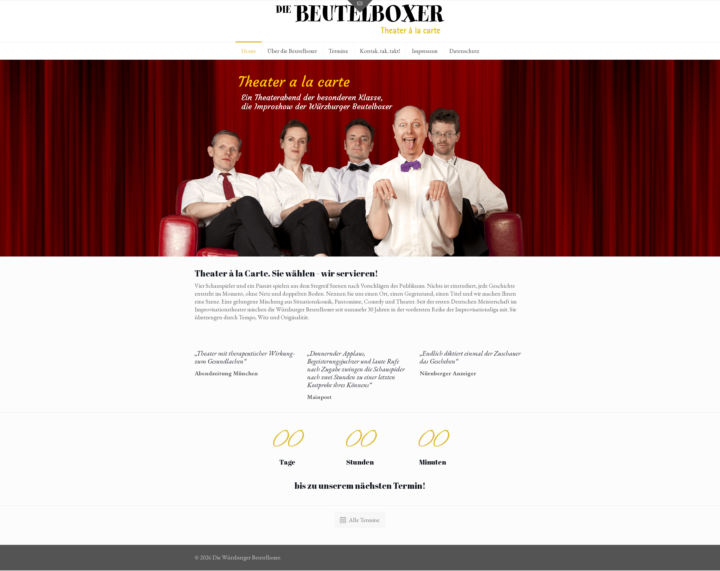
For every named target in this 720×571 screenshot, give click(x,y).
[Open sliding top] (360, 6)
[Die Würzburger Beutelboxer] (360, 21)
